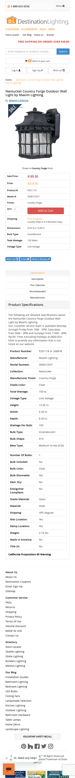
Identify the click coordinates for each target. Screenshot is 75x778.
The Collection (37, 285)
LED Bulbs (11, 691)
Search (63, 51)
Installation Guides (16, 677)
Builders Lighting (15, 661)
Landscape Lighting (17, 729)
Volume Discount (15, 626)
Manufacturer (37, 297)
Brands (50, 34)
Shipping (10, 612)
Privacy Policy (13, 616)
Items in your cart (39, 60)
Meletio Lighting (15, 665)
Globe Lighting (14, 656)
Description (37, 279)
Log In (15, 70)
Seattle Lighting (14, 651)
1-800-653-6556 (19, 6)
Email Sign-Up (14, 586)
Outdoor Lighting (15, 710)
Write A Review (40, 259)
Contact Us (12, 635)
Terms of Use (13, 621)
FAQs (8, 602)
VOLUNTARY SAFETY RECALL (37, 736)
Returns (10, 607)
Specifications (37, 272)
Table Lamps (13, 719)
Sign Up (36, 70)
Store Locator (12, 34)
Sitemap (10, 591)
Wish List (57, 70)
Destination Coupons (18, 581)
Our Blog (27, 34)
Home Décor (12, 724)
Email (24, 259)
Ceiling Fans (12, 696)
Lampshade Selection (18, 700)
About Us (38, 34)
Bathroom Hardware (17, 715)
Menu (61, 6)
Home (8, 79)
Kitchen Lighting (15, 705)
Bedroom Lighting (16, 686)
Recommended (37, 291)
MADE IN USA (13, 631)
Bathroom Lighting (16, 682)
